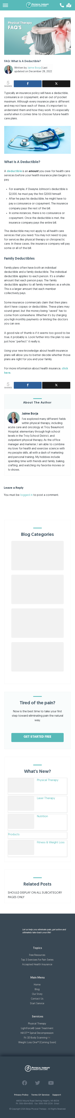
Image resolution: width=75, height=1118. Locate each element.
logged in (26, 495)
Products (14, 834)
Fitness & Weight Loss (51, 842)
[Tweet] (56, 83)
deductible (14, 171)
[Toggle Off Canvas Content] (5, 5)
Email (56, 1104)
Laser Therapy (46, 798)
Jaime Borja (34, 68)
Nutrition (42, 816)
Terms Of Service (40, 1095)
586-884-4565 (26, 1104)
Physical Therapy (47, 780)
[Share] (28, 83)
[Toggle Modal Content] (68, 5)
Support (56, 1095)
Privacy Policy (21, 1095)
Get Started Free (37, 737)
